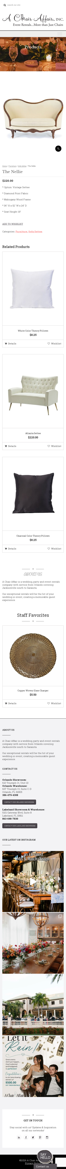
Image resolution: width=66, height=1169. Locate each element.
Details (12, 343)
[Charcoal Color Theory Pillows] (29, 494)
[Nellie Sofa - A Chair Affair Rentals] (33, 150)
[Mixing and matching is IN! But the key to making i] (33, 881)
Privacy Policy (33, 1163)
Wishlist (56, 343)
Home (4, 166)
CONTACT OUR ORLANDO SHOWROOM (19, 802)
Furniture (12, 166)
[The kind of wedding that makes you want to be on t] (33, 1004)
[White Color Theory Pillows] (29, 289)
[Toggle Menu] (59, 33)
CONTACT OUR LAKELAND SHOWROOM (19, 826)
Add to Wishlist (12, 223)
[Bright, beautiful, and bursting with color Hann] (33, 943)
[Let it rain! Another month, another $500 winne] (33, 1066)
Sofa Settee (22, 166)
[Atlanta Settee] (29, 391)
